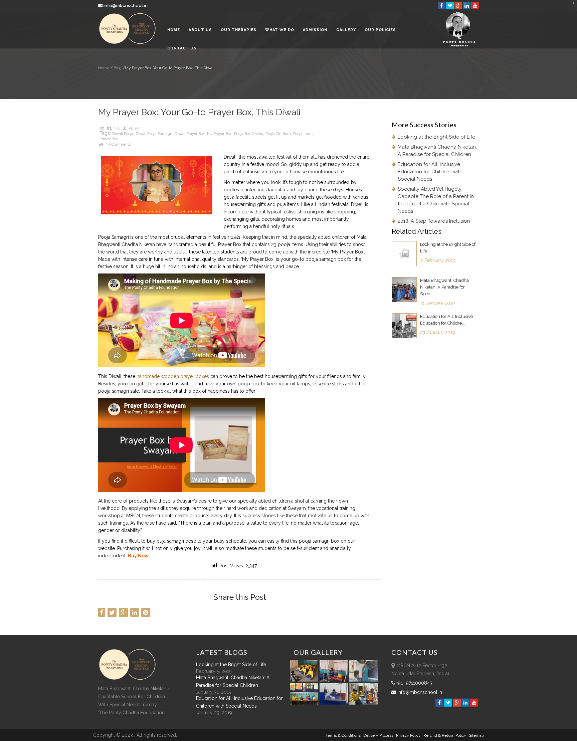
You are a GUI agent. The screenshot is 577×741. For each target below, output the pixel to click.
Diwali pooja (122, 134)
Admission (315, 30)
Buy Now (138, 555)
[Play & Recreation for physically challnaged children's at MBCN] (363, 703)
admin (135, 128)
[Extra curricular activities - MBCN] (305, 680)
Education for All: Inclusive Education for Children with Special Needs (430, 171)
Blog (117, 67)
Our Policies (380, 30)
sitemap (476, 735)
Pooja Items (303, 134)
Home (173, 30)
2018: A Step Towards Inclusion (434, 221)
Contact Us (182, 48)
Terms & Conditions (343, 735)
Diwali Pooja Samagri (154, 134)
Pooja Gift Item (278, 134)
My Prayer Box (219, 134)
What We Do (279, 30)
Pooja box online (248, 134)
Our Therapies (238, 30)
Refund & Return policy (444, 735)
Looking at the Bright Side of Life (436, 137)
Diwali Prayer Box (190, 134)
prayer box (109, 139)
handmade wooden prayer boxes (173, 376)
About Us (200, 30)
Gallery (346, 30)
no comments (118, 144)
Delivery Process (378, 735)
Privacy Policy (408, 735)
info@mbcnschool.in (126, 5)
